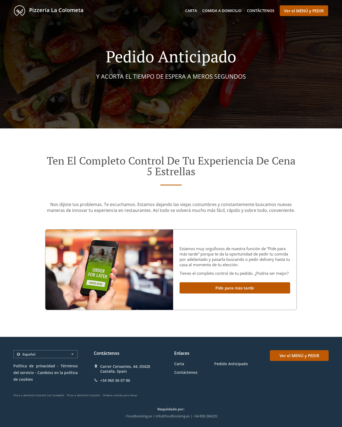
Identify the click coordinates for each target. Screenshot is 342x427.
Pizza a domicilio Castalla (83, 395)
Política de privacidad (34, 365)
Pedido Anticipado (231, 363)
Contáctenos (260, 10)
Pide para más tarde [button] (234, 288)
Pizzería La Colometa (56, 10)
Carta (191, 10)
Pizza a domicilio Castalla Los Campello (38, 395)
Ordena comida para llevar (120, 395)
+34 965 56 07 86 (115, 380)
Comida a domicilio (222, 10)
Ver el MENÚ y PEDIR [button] (304, 10)
